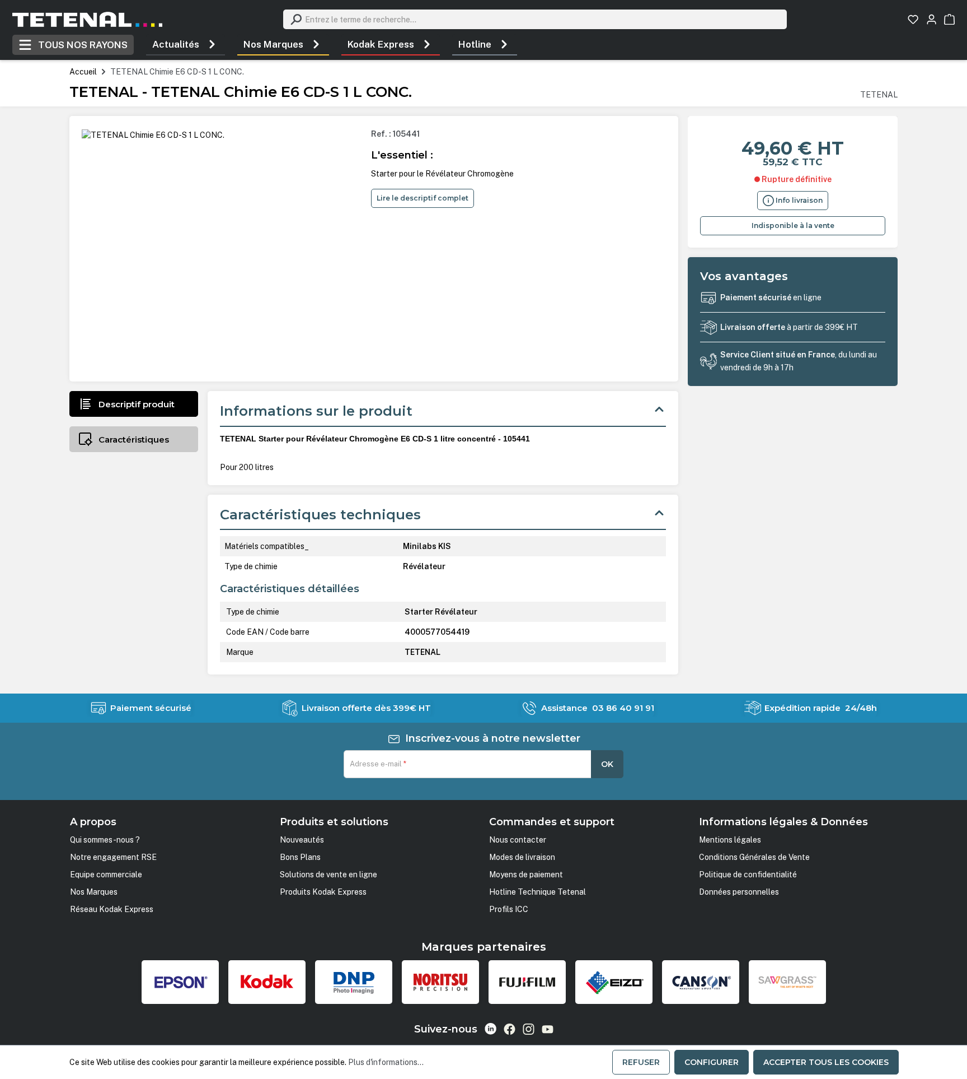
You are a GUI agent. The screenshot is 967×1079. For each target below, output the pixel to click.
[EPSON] (180, 982)
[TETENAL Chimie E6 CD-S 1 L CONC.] (153, 135)
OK (607, 764)
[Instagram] (528, 1029)
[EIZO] (614, 982)
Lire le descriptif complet (422, 198)
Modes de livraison (522, 857)
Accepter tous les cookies (826, 1062)
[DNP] (353, 982)
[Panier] (949, 19)
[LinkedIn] (490, 1029)
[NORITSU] (440, 982)
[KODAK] (267, 982)
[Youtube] (547, 1029)
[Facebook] (509, 1029)
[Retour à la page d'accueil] (87, 19)
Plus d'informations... (386, 1062)
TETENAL (879, 94)
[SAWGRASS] (787, 982)
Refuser (641, 1062)
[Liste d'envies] (913, 19)
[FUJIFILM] (527, 982)
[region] (222, 248)
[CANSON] (700, 982)
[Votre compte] (931, 19)
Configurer (711, 1062)
